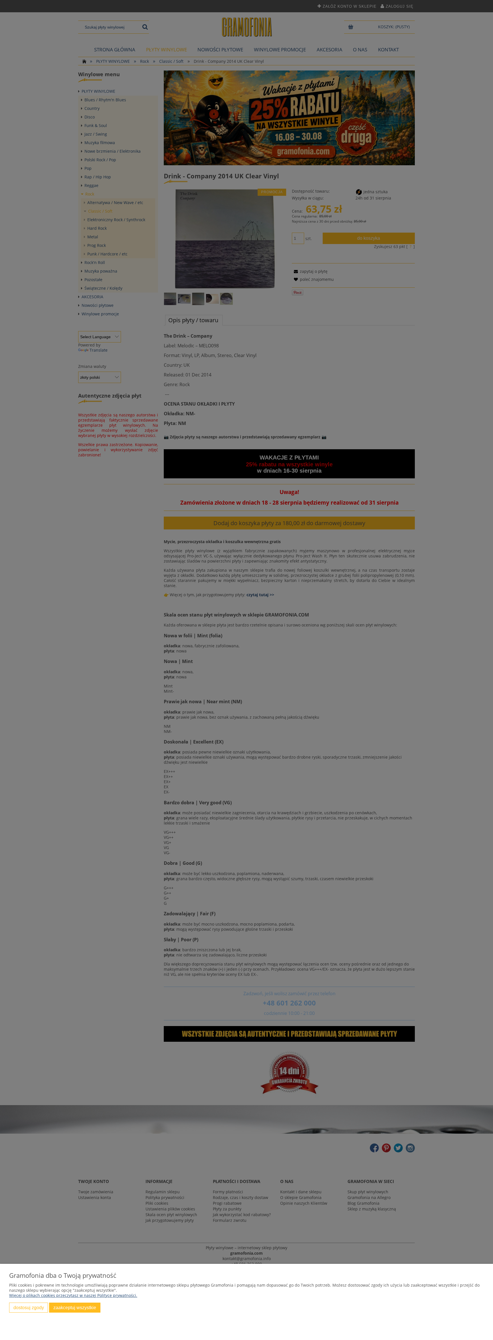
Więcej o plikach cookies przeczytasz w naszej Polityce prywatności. (73, 1295)
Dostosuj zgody (28, 1307)
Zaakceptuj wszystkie (74, 1307)
